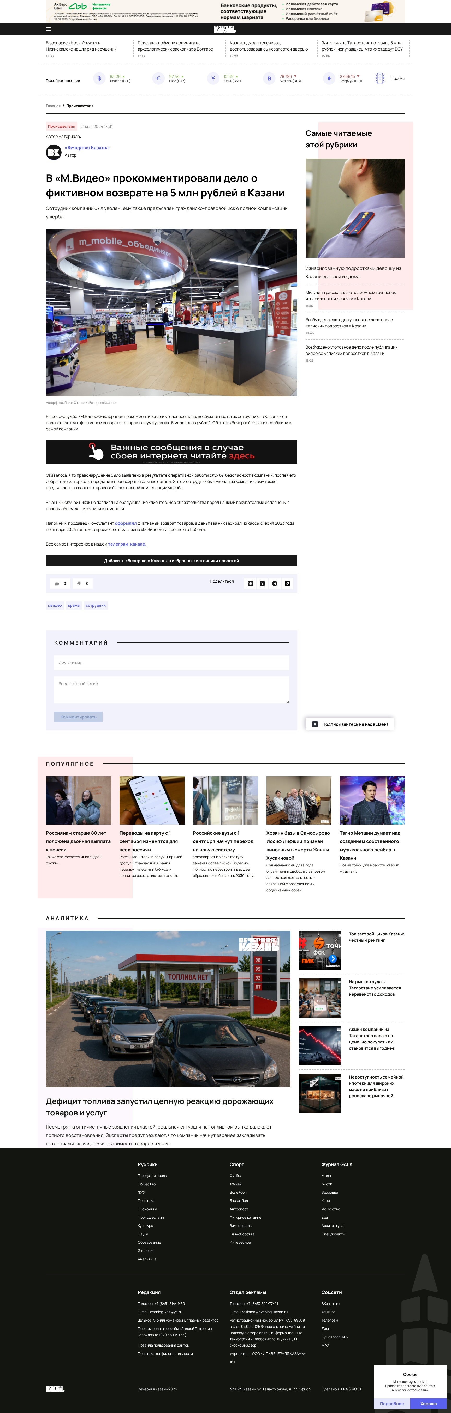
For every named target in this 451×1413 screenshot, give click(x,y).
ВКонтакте (331, 1303)
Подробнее (392, 1403)
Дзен (326, 1328)
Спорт (237, 1164)
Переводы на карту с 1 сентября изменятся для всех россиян (149, 841)
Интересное (240, 1242)
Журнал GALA (337, 1164)
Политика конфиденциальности (165, 1353)
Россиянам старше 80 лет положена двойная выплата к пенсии (78, 841)
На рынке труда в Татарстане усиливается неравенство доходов (375, 988)
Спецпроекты (333, 1233)
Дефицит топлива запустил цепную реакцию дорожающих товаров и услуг (160, 1107)
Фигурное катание (245, 1217)
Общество (147, 1183)
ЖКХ (141, 1192)
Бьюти (327, 1183)
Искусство (331, 1208)
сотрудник (96, 605)
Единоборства (242, 1233)
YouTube (329, 1311)
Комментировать (79, 717)
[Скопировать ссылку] (287, 583)
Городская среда (152, 1175)
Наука (143, 1233)
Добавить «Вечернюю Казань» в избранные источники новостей (171, 560)
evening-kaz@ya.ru (166, 1311)
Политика (146, 1200)
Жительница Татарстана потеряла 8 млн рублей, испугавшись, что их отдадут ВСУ (362, 46)
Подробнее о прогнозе (63, 81)
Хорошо (428, 1403)
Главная (53, 105)
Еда (325, 1217)
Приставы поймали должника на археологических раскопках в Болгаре (175, 46)
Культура (145, 1225)
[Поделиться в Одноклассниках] (262, 583)
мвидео (55, 605)
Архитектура (332, 1225)
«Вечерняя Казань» (87, 148)
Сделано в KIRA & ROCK (341, 1388)
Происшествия (79, 105)
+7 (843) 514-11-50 (170, 1303)
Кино (326, 1200)
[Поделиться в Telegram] (275, 583)
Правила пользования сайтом (164, 1345)
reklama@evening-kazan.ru (265, 1311)
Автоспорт (239, 1208)
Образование (149, 1242)
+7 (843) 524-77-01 (262, 1303)
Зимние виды (241, 1225)
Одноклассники (335, 1336)
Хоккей (236, 1183)
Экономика (147, 1208)
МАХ (325, 1345)
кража (74, 605)
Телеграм (330, 1320)
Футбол (236, 1175)
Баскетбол (239, 1200)
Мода (326, 1175)
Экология (146, 1250)
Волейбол (238, 1192)
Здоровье (330, 1192)
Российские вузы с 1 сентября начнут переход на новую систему (223, 841)
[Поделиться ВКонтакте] (250, 583)
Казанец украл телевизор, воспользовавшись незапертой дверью (269, 46)
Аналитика (67, 918)
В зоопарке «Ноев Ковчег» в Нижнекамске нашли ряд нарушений (81, 46)
